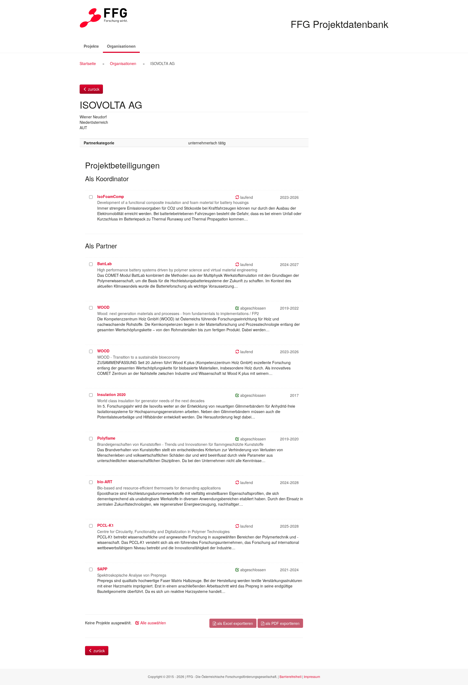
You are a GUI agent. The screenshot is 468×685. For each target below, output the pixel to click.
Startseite (88, 63)
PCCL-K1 (105, 525)
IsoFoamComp (110, 196)
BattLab (104, 263)
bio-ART (104, 481)
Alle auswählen (152, 622)
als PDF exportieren (282, 623)
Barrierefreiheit (290, 676)
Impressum (312, 676)
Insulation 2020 (111, 394)
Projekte (91, 46)
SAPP (102, 569)
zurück (93, 89)
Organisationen (123, 46)
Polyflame (106, 438)
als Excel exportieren (234, 623)
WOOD (103, 307)
